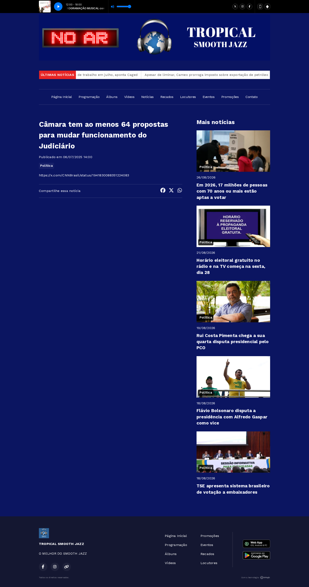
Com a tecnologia (250, 577)
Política (46, 166)
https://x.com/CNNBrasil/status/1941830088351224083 (84, 175)
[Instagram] (242, 6)
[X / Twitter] (235, 6)
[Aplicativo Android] (267, 6)
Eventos (209, 97)
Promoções (230, 97)
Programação (89, 97)
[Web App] (260, 6)
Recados (166, 97)
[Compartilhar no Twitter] (171, 191)
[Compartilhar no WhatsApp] (179, 191)
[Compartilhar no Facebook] (162, 191)
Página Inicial (61, 97)
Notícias (147, 97)
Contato (252, 97)
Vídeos (129, 97)
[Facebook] (249, 6)
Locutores (188, 97)
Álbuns (111, 97)
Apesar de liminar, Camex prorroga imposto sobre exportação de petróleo (193, 75)
